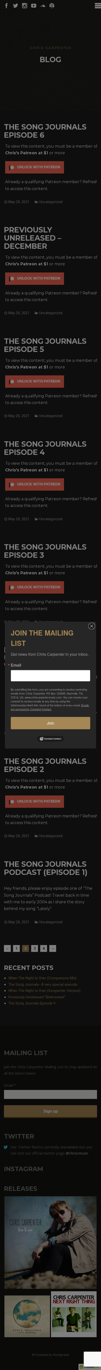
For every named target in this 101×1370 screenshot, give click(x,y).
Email (16, 665)
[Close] (92, 626)
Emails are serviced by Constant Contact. (50, 707)
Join (50, 723)
